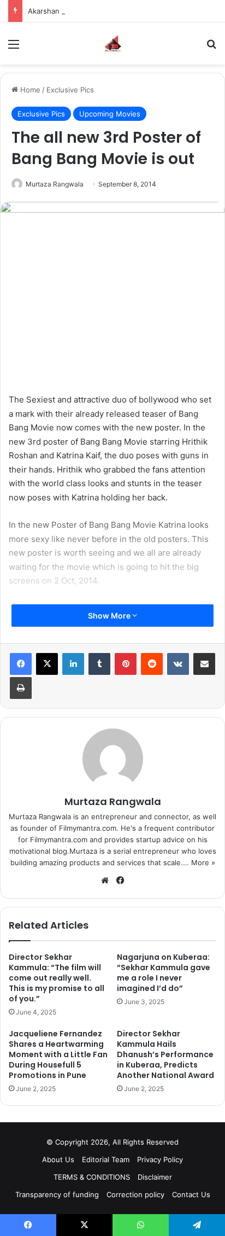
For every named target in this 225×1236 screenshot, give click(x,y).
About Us (58, 1159)
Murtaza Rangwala (55, 184)
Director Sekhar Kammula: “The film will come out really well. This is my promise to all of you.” (56, 978)
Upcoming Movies (109, 113)
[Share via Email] (204, 664)
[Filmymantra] (112, 43)
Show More (110, 615)
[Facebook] (21, 664)
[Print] (21, 688)
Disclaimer (155, 1177)
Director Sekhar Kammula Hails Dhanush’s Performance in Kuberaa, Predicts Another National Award (165, 1054)
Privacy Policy (160, 1159)
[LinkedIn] (73, 664)
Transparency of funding (57, 1194)
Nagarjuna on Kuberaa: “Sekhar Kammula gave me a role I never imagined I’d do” (163, 973)
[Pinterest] (126, 664)
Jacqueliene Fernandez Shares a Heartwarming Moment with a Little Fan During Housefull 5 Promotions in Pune (58, 1054)
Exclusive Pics (70, 89)
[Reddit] (152, 664)
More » (203, 862)
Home (29, 89)
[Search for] (211, 48)
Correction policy (135, 1194)
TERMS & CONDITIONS (92, 1177)
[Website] (104, 880)
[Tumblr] (99, 664)
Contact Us (191, 1194)
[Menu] (13, 48)
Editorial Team (105, 1159)
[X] (47, 664)
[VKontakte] (178, 664)
